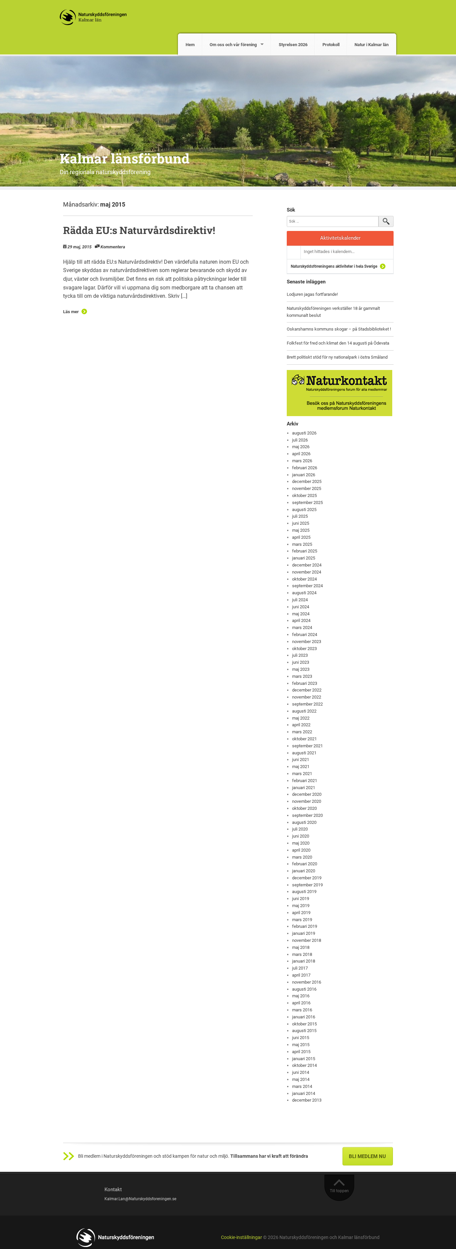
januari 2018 (303, 961)
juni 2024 (300, 606)
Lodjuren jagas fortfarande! (312, 294)
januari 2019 (303, 933)
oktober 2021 (304, 738)
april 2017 (301, 975)
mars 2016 (302, 1009)
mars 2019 (302, 919)
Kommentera (112, 246)
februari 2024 (304, 634)
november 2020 (306, 801)
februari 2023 (304, 683)
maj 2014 (300, 1079)
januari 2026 (303, 474)
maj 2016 (300, 995)
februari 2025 (304, 550)
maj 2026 (300, 446)
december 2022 (306, 690)
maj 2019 (300, 905)
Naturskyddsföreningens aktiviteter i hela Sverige (334, 266)
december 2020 (306, 794)
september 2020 (307, 815)
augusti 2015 (304, 1030)
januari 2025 (303, 557)
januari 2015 (303, 1058)
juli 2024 (300, 599)
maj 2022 (300, 718)
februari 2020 (304, 863)
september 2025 (307, 502)
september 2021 (307, 745)
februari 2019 (304, 926)
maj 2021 (300, 766)
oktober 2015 (304, 1023)
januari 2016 (303, 1016)
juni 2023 (300, 662)
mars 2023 (302, 676)
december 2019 (306, 877)
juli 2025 (300, 516)
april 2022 (301, 724)
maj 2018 (300, 947)
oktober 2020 (304, 808)
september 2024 (307, 585)
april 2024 (301, 620)
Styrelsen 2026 (293, 44)
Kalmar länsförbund (125, 158)
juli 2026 (300, 440)
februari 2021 (304, 780)
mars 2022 (302, 731)
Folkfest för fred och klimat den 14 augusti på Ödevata (338, 343)
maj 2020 (300, 843)
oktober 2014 (304, 1065)
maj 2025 (300, 530)
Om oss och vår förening (233, 44)
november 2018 (306, 940)
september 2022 (307, 704)
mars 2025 (302, 544)
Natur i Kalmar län (372, 44)
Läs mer (71, 311)
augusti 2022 (304, 711)
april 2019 (301, 912)
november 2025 (306, 488)
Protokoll (330, 44)
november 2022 (306, 697)
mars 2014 (302, 1086)
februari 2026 (304, 467)
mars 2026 (302, 460)
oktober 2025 (304, 495)
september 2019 (307, 884)
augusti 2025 (304, 509)
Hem (190, 44)
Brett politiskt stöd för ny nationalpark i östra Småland (337, 357)
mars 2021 (302, 773)
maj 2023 (300, 669)
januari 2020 (303, 870)
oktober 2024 (304, 579)
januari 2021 (303, 787)
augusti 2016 (304, 989)
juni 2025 (300, 523)
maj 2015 (300, 1044)
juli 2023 (300, 655)
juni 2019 (300, 898)
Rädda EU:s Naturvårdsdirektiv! (139, 230)
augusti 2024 (304, 592)
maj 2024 (300, 613)
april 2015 (301, 1051)
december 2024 (306, 565)
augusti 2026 (304, 432)
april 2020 (301, 850)
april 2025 (301, 537)
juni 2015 (300, 1037)
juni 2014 (300, 1072)
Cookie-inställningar (241, 1237)
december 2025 (306, 481)
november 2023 (306, 641)
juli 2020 (300, 829)
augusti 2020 (304, 822)
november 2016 (306, 982)
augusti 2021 (304, 752)
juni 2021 (300, 759)
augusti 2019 (304, 891)
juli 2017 (300, 968)
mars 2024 (302, 627)
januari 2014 (303, 1093)
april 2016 (301, 1002)
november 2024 (306, 572)
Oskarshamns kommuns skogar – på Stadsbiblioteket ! (339, 329)
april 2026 (301, 453)
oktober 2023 (304, 648)
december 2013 (306, 1100)
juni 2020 (300, 836)
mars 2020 (302, 857)
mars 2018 (302, 954)
